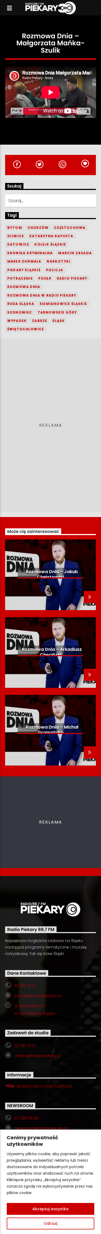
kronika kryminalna (30, 253)
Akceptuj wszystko (50, 1209)
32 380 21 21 (24, 985)
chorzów (37, 227)
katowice (18, 244)
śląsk (59, 320)
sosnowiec (19, 312)
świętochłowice (25, 329)
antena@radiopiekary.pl (37, 1055)
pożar (44, 278)
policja (54, 270)
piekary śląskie (24, 270)
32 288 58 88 (26, 1118)
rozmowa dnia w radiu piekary (41, 295)
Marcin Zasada (75, 253)
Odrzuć (51, 1223)
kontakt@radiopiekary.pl (37, 995)
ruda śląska (20, 303)
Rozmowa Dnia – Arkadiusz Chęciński (52, 652)
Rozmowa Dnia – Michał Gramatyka (52, 730)
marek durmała (24, 261)
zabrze (39, 320)
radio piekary (72, 278)
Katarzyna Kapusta (51, 236)
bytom (14, 227)
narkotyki (58, 261)
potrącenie (20, 278)
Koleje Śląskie (50, 244)
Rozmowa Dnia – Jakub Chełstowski (52, 574)
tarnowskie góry (57, 312)
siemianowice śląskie (63, 303)
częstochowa (69, 227)
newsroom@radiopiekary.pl (40, 1128)
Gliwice (15, 236)
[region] (50, 1182)
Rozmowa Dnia (23, 286)
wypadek (17, 320)
